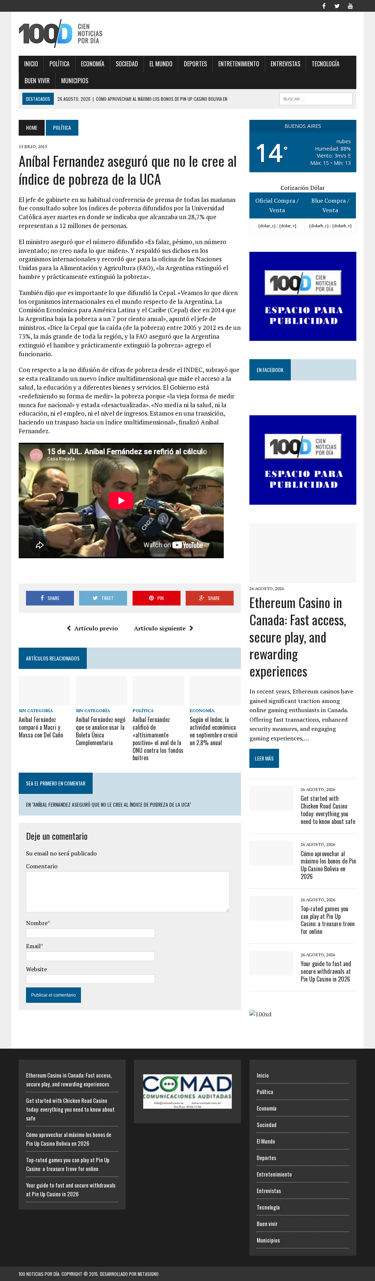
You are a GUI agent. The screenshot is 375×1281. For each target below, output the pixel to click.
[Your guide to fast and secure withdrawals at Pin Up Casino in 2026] (271, 971)
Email (33, 946)
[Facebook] (324, 5)
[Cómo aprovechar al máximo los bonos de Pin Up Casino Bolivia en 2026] (271, 861)
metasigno (148, 1274)
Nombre (37, 923)
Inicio (31, 63)
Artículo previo (96, 628)
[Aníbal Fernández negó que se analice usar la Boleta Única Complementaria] (101, 700)
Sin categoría (36, 710)
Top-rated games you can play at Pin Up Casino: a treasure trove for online (327, 920)
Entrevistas (285, 63)
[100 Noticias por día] (72, 33)
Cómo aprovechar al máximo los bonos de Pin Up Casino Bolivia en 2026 (328, 865)
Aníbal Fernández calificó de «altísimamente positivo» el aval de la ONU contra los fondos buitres (158, 738)
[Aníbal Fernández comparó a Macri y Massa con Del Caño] (44, 700)
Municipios (74, 80)
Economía (92, 63)
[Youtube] (350, 5)
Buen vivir (37, 80)
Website (36, 969)
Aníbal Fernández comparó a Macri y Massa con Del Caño (41, 727)
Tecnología (325, 63)
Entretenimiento (238, 63)
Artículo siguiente (160, 628)
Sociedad (127, 63)
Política (59, 63)
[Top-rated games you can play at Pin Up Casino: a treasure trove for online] (271, 916)
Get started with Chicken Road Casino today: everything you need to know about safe (328, 809)
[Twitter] (337, 5)
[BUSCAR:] (316, 97)
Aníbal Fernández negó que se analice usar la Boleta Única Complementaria (100, 731)
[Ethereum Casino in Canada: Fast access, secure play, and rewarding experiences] (302, 578)
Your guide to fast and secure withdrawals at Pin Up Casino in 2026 (326, 971)
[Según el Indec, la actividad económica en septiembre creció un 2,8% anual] (215, 700)
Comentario (41, 866)
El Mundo (160, 63)
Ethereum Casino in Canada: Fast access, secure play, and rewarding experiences (297, 636)
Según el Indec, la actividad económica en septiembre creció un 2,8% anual (213, 731)
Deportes (195, 63)
